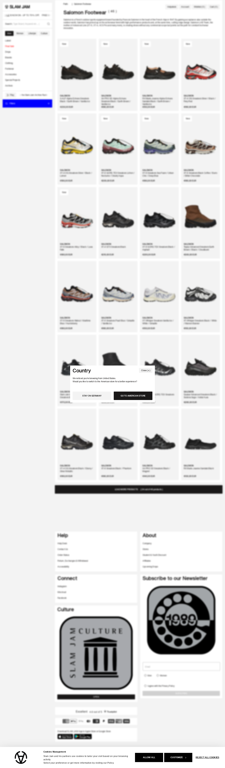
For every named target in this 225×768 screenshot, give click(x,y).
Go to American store (133, 395)
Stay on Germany (92, 395)
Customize (177, 757)
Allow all (149, 757)
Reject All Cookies (207, 757)
